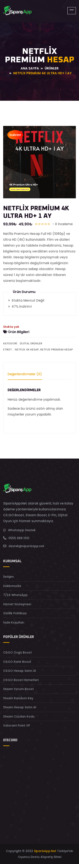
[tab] (25, 376)
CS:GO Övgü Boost (17, 652)
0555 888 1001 (18, 538)
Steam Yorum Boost (18, 689)
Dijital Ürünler (31, 343)
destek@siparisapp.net (26, 546)
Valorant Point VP (16, 725)
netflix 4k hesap (27, 350)
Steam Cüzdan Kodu (19, 716)
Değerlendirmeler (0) (25, 374)
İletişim (8, 577)
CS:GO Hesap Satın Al (19, 671)
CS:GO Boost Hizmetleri (21, 680)
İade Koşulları (13, 622)
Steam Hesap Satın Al (19, 707)
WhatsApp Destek (22, 530)
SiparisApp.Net (45, 851)
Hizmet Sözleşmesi (17, 604)
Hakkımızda (12, 586)
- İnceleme (62, 224)
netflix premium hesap (56, 350)
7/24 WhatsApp (15, 595)
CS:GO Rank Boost (17, 662)
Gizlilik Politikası (15, 613)
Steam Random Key (18, 698)
